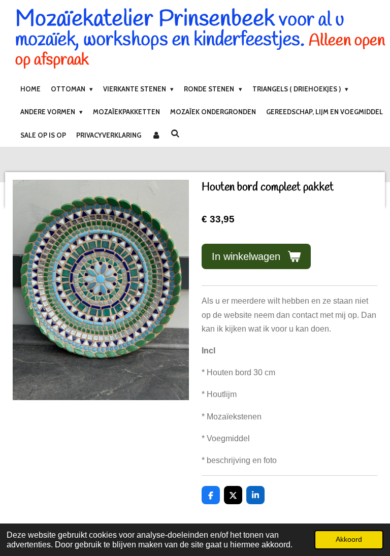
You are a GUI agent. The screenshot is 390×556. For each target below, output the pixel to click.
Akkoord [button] (349, 539)
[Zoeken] (175, 133)
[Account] (156, 135)
